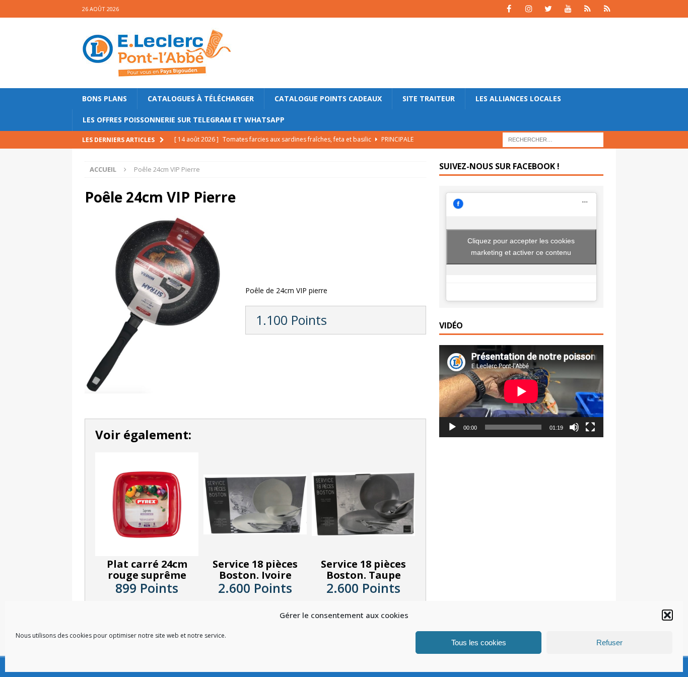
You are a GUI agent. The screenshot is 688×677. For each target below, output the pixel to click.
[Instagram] (528, 9)
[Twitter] (548, 9)
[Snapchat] (607, 9)
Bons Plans (104, 98)
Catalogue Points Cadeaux (328, 98)
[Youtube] (568, 9)
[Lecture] (452, 427)
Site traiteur (428, 98)
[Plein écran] (590, 427)
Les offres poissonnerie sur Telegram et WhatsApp (184, 119)
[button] (667, 615)
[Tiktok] (587, 9)
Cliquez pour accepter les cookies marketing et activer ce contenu (521, 246)
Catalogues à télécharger (201, 98)
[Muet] (574, 427)
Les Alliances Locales (518, 98)
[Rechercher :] (553, 139)
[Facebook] (509, 9)
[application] (521, 391)
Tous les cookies (478, 642)
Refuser (609, 642)
